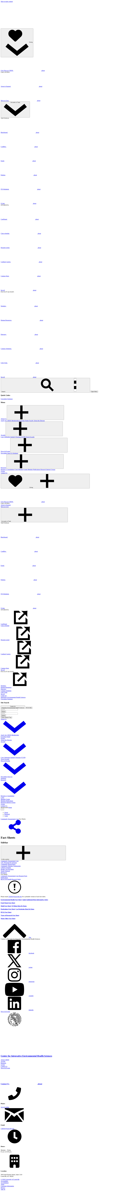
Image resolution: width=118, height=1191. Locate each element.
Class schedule (21, 233)
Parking (19, 175)
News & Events (5, 1011)
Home (10, 807)
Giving (3, 1065)
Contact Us (4, 1066)
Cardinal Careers (21, 262)
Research (7, 814)
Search (3, 711)
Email (18, 161)
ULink (18, 203)
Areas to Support (21, 86)
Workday (19, 306)
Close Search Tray (6, 717)
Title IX (3, 1189)
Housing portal (21, 247)
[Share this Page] (15, 827)
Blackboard (20, 132)
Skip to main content (7, 1)
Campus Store (21, 276)
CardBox (19, 146)
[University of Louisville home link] (59, 27)
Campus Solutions (22, 348)
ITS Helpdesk (20, 189)
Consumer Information (7, 1186)
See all (18, 290)
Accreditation (5, 1183)
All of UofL (29, 707)
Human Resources (22, 320)
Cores (6, 816)
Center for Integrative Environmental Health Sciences (26, 1056)
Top (29, 937)
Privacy (3, 1188)
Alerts (2, 1184)
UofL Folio (20, 363)
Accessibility (4, 1181)
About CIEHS (5, 1060)
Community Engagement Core (10, 819)
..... (2, 809)
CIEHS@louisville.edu (15, 896)
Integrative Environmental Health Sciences (12, 707)
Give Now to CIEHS (23, 70)
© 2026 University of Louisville (10, 1179)
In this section (5, 859)
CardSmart (20, 219)
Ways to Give (20, 100)
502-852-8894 (5, 1107)
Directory (19, 334)
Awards (3, 1061)
